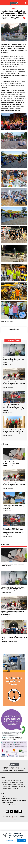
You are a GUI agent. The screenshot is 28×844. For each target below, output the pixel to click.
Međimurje (18, 767)
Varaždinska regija (8, 510)
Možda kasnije (10, 840)
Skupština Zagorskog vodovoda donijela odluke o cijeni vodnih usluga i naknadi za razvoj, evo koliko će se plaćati (14, 360)
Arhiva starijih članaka (8, 804)
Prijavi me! (22, 840)
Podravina (5, 768)
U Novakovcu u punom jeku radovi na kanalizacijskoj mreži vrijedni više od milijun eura (13, 507)
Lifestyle (5, 465)
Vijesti (12, 767)
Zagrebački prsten (7, 770)
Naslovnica (5, 767)
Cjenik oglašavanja (7, 802)
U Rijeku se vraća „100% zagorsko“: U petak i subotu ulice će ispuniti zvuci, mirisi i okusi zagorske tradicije (13, 431)
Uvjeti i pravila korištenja (9, 798)
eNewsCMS (5, 818)
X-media (11, 818)
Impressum (5, 796)
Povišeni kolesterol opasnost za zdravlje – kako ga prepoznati (12, 462)
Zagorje (14, 8)
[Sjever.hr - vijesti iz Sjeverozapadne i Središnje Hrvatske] (14, 3)
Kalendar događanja (19, 770)
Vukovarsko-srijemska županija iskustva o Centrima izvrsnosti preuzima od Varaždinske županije (14, 637)
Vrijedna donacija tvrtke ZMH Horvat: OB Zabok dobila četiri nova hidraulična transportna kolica (14, 383)
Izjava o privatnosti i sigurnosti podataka (14, 800)
